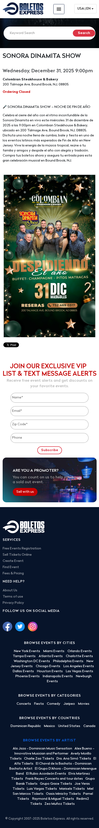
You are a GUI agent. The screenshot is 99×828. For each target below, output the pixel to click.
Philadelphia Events (68, 661)
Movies (83, 704)
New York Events (27, 651)
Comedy (53, 704)
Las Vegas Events (79, 671)
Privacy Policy (13, 603)
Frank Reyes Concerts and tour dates (54, 779)
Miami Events (53, 651)
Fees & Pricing (13, 573)
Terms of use (13, 597)
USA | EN (84, 9)
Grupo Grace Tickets (56, 784)
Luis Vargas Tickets (42, 789)
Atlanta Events (51, 656)
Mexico (49, 726)
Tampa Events (24, 656)
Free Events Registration (22, 548)
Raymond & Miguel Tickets (53, 799)
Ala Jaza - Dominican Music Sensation (42, 748)
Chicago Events (48, 666)
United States (69, 726)
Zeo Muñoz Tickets (59, 804)
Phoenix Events (27, 676)
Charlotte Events (79, 656)
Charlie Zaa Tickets (39, 759)
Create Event (13, 561)
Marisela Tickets (72, 789)
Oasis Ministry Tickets (63, 794)
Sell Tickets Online (17, 555)
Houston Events (50, 671)
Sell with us (25, 492)
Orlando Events (80, 651)
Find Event (11, 567)
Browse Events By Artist (49, 740)
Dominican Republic (26, 726)
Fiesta (39, 704)
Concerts (24, 704)
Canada (89, 726)
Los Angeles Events (78, 666)
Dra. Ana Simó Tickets (73, 759)
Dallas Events (23, 671)
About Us (10, 590)
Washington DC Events (32, 661)
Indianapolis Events (58, 676)
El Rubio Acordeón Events (46, 774)
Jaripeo (69, 704)
